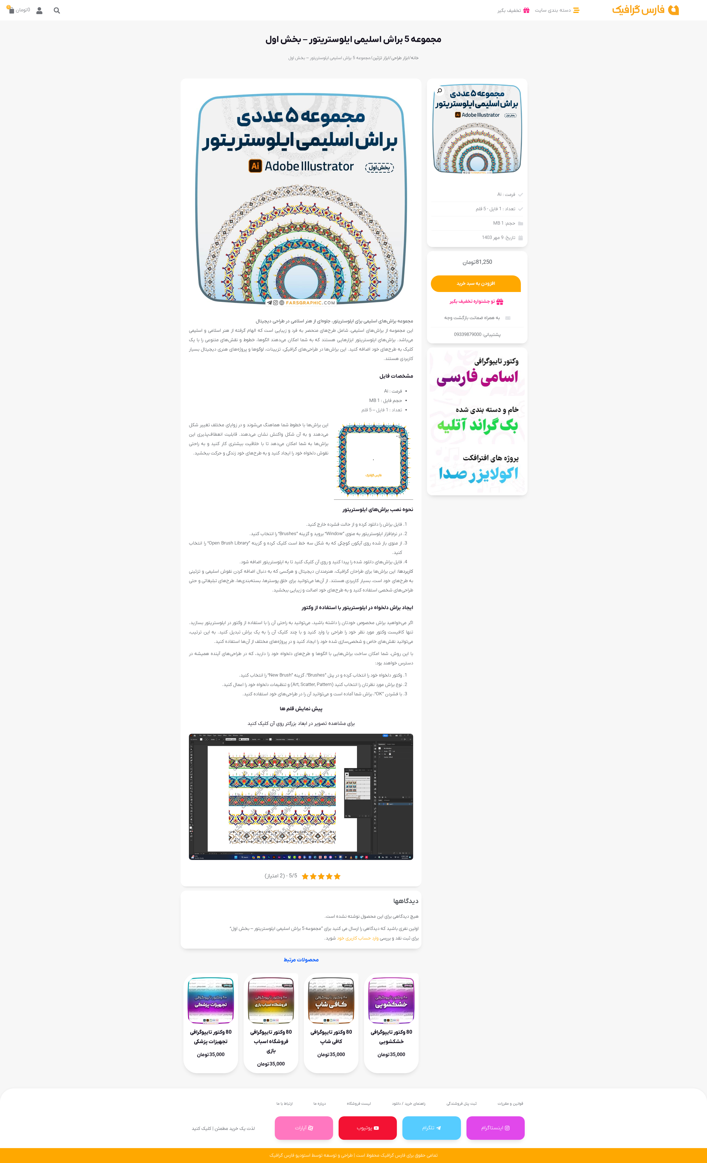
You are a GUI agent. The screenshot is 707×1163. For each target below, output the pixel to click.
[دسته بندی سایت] (576, 10)
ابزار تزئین (381, 58)
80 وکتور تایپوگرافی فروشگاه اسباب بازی (271, 1041)
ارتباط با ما (284, 1103)
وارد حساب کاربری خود (358, 938)
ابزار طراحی (400, 58)
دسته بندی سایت (553, 10)
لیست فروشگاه (359, 1103)
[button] (57, 10)
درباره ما (319, 1103)
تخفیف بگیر (509, 10)
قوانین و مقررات (510, 1103)
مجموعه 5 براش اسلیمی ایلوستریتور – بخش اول (353, 40)
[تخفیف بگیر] (526, 10)
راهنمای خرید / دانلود (408, 1103)
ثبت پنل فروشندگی (462, 1103)
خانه (415, 58)
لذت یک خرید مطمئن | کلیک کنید (223, 1129)
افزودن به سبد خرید (476, 284)
